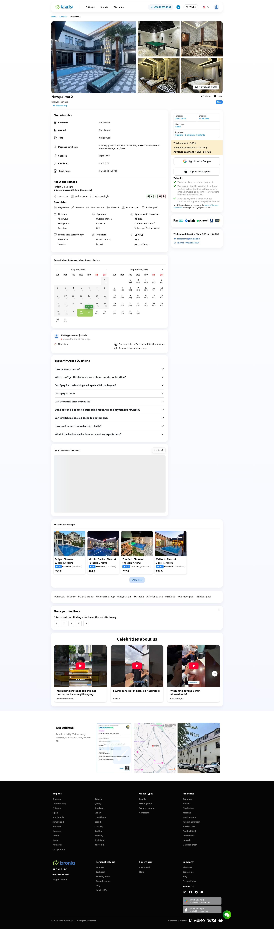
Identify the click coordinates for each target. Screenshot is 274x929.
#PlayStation (124, 596)
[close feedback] (219, 609)
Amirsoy (57, 826)
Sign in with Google (199, 161)
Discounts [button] (119, 7)
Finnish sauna (189, 817)
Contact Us (188, 872)
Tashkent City (59, 803)
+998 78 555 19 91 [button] (162, 7)
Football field (189, 831)
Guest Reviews (103, 881)
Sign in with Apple (200, 171)
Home (53, 17)
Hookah (187, 840)
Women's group (147, 808)
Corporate (144, 812)
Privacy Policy (189, 881)
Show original (86, 190)
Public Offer (102, 890)
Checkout (202, 116)
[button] (178, 7)
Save (219, 96)
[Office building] (199, 748)
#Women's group (105, 596)
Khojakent (99, 840)
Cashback (100, 872)
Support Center (60, 879)
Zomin (56, 835)
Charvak (63, 17)
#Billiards (170, 596)
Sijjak (55, 812)
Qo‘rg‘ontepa (59, 849)
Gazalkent (99, 808)
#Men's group (85, 596)
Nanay (97, 812)
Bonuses (100, 867)
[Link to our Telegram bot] (196, 892)
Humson (57, 831)
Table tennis (189, 835)
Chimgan (57, 808)
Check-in (179, 116)
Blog (185, 876)
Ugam (56, 840)
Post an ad (144, 867)
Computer (188, 799)
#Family (71, 596)
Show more (137, 579)
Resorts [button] (104, 7)
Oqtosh (98, 799)
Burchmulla (58, 817)
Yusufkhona (100, 817)
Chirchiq (98, 826)
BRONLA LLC (60, 869)
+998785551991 (61, 874)
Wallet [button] (193, 7)
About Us (187, 867)
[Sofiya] (69, 543)
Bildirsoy (98, 835)
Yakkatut (57, 844)
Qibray (97, 803)
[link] (53, 17)
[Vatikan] (171, 543)
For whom (179, 132)
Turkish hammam (191, 821)
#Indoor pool (204, 596)
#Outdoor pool (186, 596)
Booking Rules (103, 876)
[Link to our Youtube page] (202, 892)
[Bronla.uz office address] (155, 748)
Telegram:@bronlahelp (188, 238)
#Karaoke (138, 596)
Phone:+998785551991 (188, 242)
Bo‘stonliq (99, 844)
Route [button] (157, 450)
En (207, 7)
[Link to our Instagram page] (185, 892)
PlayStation (188, 808)
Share (207, 96)
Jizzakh (97, 821)
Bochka (98, 831)
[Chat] (227, 914)
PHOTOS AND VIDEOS (208, 87)
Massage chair (190, 844)
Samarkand (58, 821)
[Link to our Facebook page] (190, 892)
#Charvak (59, 596)
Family (142, 799)
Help (141, 872)
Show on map (61, 105)
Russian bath (189, 826)
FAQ (98, 885)
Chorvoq (57, 799)
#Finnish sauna (154, 596)
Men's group (145, 803)
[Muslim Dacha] (103, 543)
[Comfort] (137, 543)
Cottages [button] (90, 7)
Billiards (187, 803)
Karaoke (187, 812)
